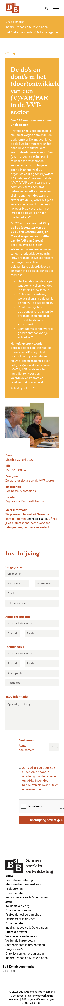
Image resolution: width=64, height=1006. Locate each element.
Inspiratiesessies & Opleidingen (26, 27)
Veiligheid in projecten (20, 940)
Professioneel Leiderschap (23, 914)
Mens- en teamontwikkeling (23, 884)
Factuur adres (14, 647)
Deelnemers (27, 740)
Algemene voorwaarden (39, 991)
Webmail (14, 999)
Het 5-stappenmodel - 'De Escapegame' (31, 32)
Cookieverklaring (21, 995)
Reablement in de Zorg (20, 919)
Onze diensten (14, 22)
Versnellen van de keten (21, 936)
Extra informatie (16, 697)
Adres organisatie (17, 617)
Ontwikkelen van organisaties (25, 953)
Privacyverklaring (43, 995)
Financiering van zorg (19, 910)
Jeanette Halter (37, 519)
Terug (10, 53)
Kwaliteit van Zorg (17, 906)
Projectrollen (14, 888)
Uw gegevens (14, 567)
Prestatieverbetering (19, 880)
